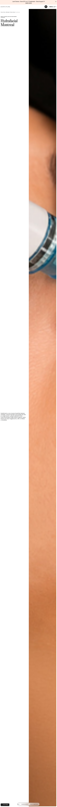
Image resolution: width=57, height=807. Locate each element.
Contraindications (24, 804)
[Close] (55, 1)
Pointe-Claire (12, 12)
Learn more (28, 3)
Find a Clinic (3, 12)
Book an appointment (34, 804)
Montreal (7, 12)
